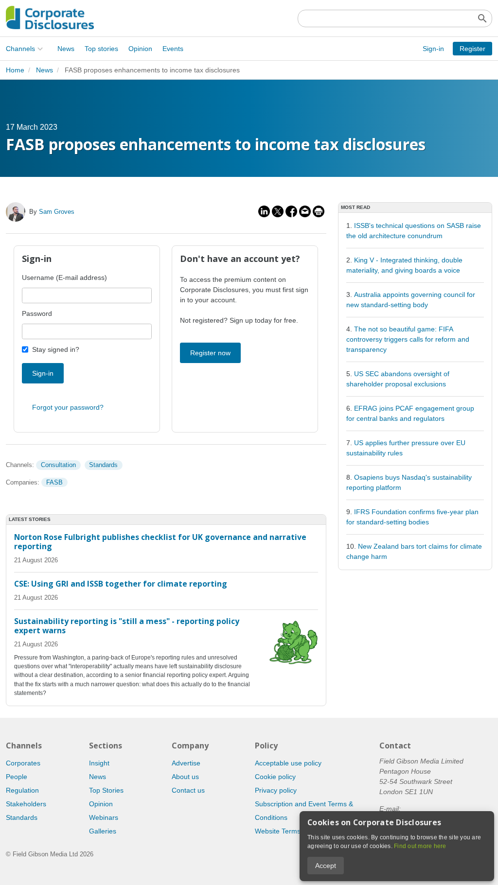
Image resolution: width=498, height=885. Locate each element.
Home (15, 70)
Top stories (101, 48)
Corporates (23, 763)
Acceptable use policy (288, 763)
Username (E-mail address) (64, 277)
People (16, 777)
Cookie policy (275, 777)
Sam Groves (56, 211)
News (65, 48)
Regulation (22, 790)
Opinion (140, 48)
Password (37, 313)
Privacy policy (276, 790)
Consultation (58, 465)
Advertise (186, 763)
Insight (99, 763)
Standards (103, 465)
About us (185, 777)
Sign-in (433, 48)
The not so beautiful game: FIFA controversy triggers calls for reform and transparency (407, 339)
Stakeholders (26, 804)
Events (172, 48)
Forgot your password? (68, 407)
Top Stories (106, 790)
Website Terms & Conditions (298, 831)
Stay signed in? (55, 349)
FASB (54, 482)
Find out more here (420, 846)
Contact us (188, 790)
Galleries (102, 831)
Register (472, 48)
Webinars (103, 817)
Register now (210, 353)
